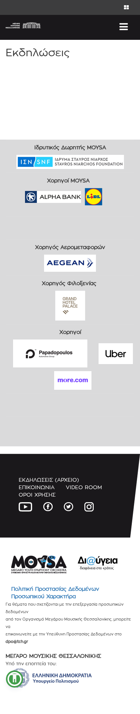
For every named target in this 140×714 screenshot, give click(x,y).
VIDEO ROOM (84, 487)
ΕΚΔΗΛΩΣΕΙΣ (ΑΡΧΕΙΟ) (49, 479)
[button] (14, 679)
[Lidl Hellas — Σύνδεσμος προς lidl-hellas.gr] (83, 194)
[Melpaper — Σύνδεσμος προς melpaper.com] (115, 194)
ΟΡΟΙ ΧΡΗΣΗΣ (37, 494)
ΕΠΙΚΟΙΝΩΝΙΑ (37, 487)
